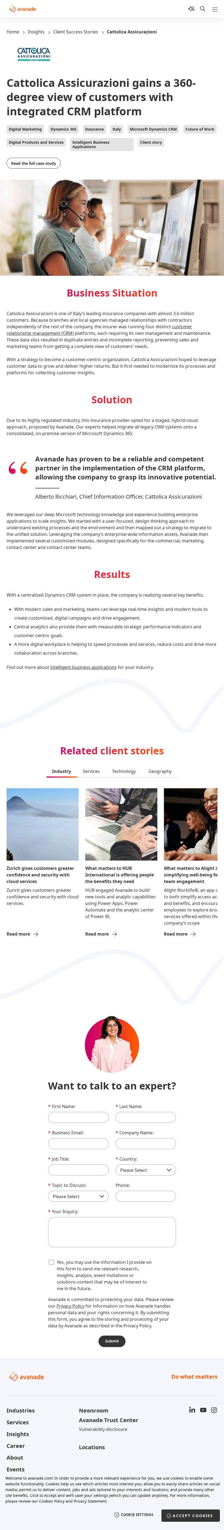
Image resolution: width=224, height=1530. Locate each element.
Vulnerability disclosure (103, 1429)
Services (18, 1422)
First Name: (61, 1106)
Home (13, 32)
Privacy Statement (90, 1501)
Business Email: (66, 1133)
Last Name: (129, 1106)
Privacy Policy (70, 1306)
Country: (126, 1159)
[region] (112, 1499)
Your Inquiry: (63, 1212)
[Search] (202, 8)
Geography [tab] (160, 771)
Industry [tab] (61, 771)
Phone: (123, 1185)
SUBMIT (112, 1341)
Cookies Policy (51, 1501)
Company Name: (135, 1133)
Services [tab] (91, 771)
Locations (92, 1447)
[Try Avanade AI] (191, 8)
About (15, 1457)
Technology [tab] (124, 771)
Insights (36, 32)
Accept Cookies (193, 1515)
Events (16, 1469)
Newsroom (93, 1410)
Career (16, 1446)
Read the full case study (33, 163)
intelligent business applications (83, 667)
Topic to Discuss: (67, 1185)
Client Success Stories (75, 32)
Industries (21, 1410)
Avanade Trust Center (108, 1420)
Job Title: (58, 1159)
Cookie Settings (137, 1514)
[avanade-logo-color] (23, 9)
